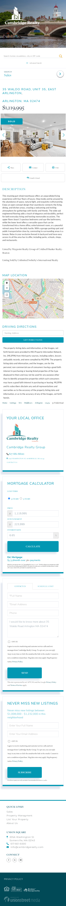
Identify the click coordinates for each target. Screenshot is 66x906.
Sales (7, 75)
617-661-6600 (16, 454)
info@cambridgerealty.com (27, 847)
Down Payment (14, 519)
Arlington (39, 402)
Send (24, 672)
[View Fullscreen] (6, 294)
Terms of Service (16, 685)
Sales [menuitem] (10, 811)
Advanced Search (35, 63)
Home (4, 402)
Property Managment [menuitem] (20, 815)
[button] (60, 56)
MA (20, 402)
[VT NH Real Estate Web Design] (33, 899)
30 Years (15, 499)
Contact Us (12, 462)
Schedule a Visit (46, 586)
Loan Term (12, 491)
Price (10, 508)
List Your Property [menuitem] (18, 819)
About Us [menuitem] (12, 823)
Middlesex (28, 402)
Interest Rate (14, 530)
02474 (47, 402)
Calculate (33, 546)
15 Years (26, 499)
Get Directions (33, 340)
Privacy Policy (17, 661)
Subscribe (24, 772)
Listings (13, 402)
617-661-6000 (18, 843)
